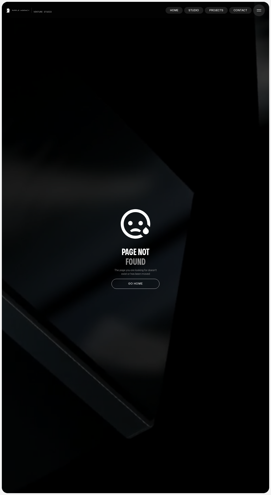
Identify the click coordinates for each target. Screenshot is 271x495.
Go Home (135, 284)
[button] (259, 10)
